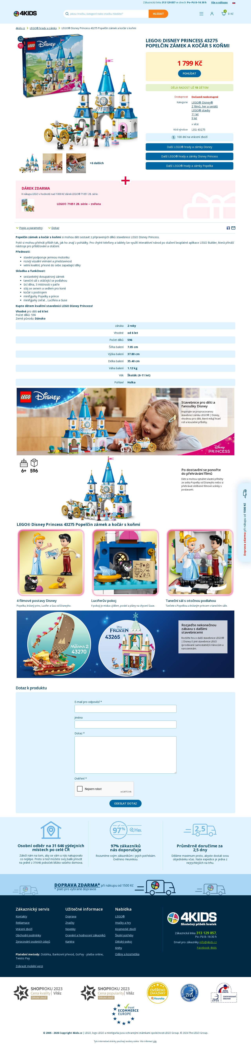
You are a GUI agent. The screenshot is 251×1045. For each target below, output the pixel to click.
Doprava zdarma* (77, 885)
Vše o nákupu (219, 2)
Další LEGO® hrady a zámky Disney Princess (189, 156)
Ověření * (81, 778)
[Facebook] (228, 228)
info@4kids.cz (208, 942)
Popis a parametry (31, 228)
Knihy (118, 948)
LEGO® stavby (201, 110)
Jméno (79, 717)
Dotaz (55, 228)
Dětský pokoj (123, 941)
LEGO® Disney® (202, 102)
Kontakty (21, 916)
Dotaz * (80, 733)
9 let (194, 118)
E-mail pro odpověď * (88, 702)
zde (154, 1041)
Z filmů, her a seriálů (205, 106)
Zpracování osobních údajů (33, 941)
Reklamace (23, 923)
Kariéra (69, 941)
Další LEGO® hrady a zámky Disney (189, 147)
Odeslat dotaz (125, 803)
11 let (195, 114)
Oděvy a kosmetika (127, 954)
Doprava (70, 916)
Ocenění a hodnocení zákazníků (85, 935)
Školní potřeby (124, 935)
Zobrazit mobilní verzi (29, 966)
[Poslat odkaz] (233, 228)
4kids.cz (20, 28)
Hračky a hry (123, 923)
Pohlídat (189, 73)
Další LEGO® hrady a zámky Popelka (189, 166)
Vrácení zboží (24, 929)
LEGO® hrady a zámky (43, 28)
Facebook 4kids (207, 947)
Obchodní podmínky (28, 935)
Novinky (70, 929)
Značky (69, 923)
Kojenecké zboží (125, 929)
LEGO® (120, 916)
